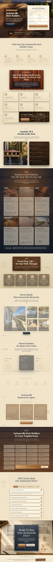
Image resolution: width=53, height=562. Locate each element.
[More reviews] (48, 412)
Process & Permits (22, 486)
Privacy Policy (25, 556)
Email (30, 18)
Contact (35, 1)
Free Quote (48, 1)
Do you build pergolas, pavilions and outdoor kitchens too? (19, 497)
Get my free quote (24, 119)
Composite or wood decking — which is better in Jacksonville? (19, 515)
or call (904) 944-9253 (33, 119)
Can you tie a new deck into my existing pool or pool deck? (19, 508)
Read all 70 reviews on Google (26, 422)
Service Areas (24, 1)
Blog (29, 1)
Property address (31, 21)
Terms (32, 556)
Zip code (40, 18)
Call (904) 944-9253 (10, 24)
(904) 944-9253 (43, 1)
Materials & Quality (31, 486)
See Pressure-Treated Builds (9, 243)
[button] (15, 318)
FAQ (31, 1)
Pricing (37, 486)
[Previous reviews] (5, 412)
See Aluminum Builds (39, 243)
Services (18, 1)
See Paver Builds (23, 243)
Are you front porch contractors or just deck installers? (19, 501)
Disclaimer (29, 556)
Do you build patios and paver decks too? (16, 504)
